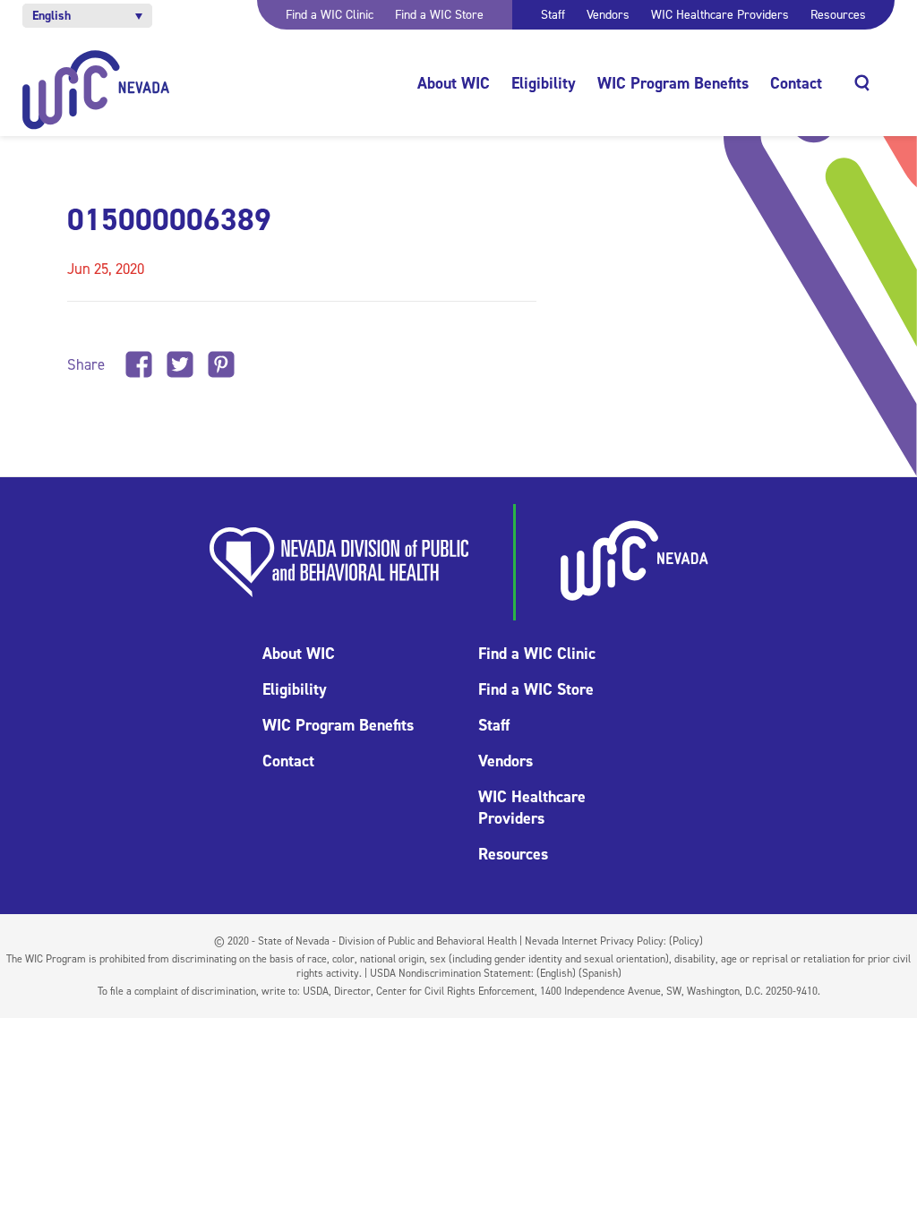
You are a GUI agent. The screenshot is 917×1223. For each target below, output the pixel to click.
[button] (87, 16)
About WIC (453, 83)
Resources (838, 14)
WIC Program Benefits (673, 83)
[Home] (96, 90)
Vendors (608, 14)
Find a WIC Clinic (329, 14)
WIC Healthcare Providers (720, 14)
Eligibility (543, 83)
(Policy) (686, 941)
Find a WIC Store (439, 14)
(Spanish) (599, 973)
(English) (556, 973)
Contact (796, 83)
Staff (553, 14)
